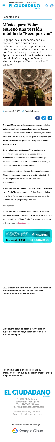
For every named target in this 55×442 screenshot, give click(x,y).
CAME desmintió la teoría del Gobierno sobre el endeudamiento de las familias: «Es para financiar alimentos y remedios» (27, 290)
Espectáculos (11, 17)
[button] (4, 5)
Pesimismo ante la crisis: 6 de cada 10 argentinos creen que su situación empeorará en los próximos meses (27, 373)
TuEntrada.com (24, 223)
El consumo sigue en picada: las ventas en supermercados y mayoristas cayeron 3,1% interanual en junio (24, 332)
